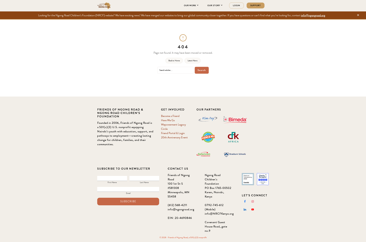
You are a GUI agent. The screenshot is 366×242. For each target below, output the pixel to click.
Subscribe (128, 201)
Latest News (193, 60)
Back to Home (174, 60)
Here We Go (168, 120)
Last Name (144, 182)
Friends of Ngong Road (111, 5)
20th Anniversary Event (174, 137)
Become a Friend (170, 116)
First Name (112, 182)
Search (202, 70)
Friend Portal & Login (173, 133)
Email (128, 193)
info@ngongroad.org (313, 15)
